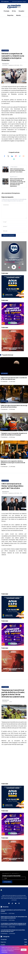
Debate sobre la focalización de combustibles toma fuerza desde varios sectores (14, 917)
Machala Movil (5, 63)
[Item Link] (14, 366)
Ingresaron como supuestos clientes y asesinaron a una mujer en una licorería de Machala (13, 462)
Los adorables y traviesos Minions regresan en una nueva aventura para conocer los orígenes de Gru (13, 924)
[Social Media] (9, 903)
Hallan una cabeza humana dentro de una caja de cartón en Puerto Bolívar (14, 406)
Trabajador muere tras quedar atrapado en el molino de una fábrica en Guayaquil (14, 434)
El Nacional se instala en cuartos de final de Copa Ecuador (13, 910)
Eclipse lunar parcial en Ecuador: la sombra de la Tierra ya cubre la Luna (14, 378)
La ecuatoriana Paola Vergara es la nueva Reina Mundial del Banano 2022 (13, 930)
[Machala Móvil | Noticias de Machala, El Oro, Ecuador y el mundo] (14, 6)
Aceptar (24, 949)
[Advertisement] (14, 32)
